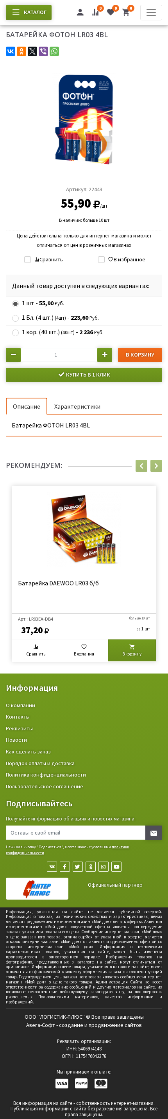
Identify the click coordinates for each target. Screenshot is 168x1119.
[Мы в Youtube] (116, 867)
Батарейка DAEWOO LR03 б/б (58, 583)
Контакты (18, 716)
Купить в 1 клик (87, 374)
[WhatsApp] (54, 51)
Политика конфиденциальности (46, 774)
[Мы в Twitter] (78, 867)
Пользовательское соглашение (44, 786)
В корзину (140, 354)
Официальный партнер (115, 885)
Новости (16, 739)
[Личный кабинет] (80, 13)
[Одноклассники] (21, 51)
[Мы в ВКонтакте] (52, 867)
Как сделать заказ (28, 751)
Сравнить (51, 259)
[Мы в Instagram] (103, 867)
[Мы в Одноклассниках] (91, 867)
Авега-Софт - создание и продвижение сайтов (84, 1024)
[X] (32, 51)
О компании (20, 705)
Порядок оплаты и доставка (40, 763)
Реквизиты (19, 728)
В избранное (129, 259)
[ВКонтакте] (10, 51)
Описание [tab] (26, 406)
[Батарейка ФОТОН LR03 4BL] (84, 119)
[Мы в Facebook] (65, 867)
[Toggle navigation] (151, 12)
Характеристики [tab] (77, 406)
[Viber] (43, 51)
